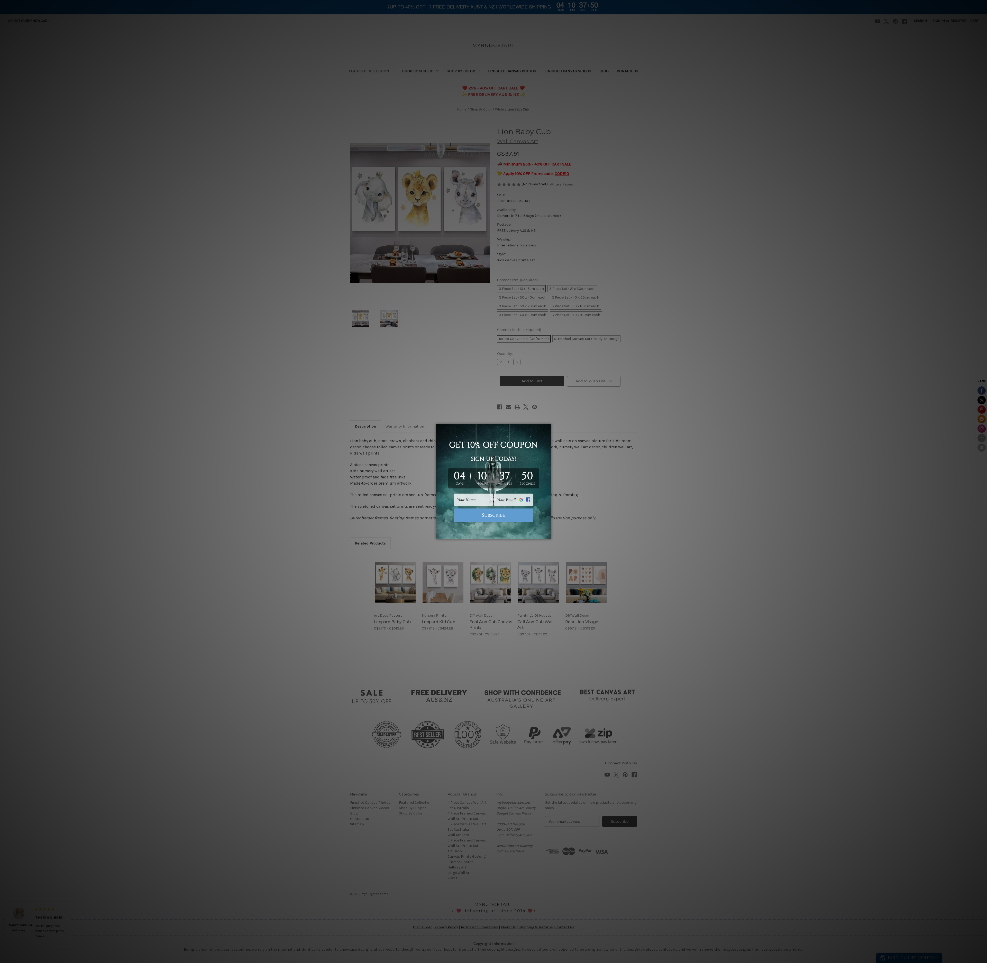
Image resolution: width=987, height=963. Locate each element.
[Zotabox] (548, 534)
